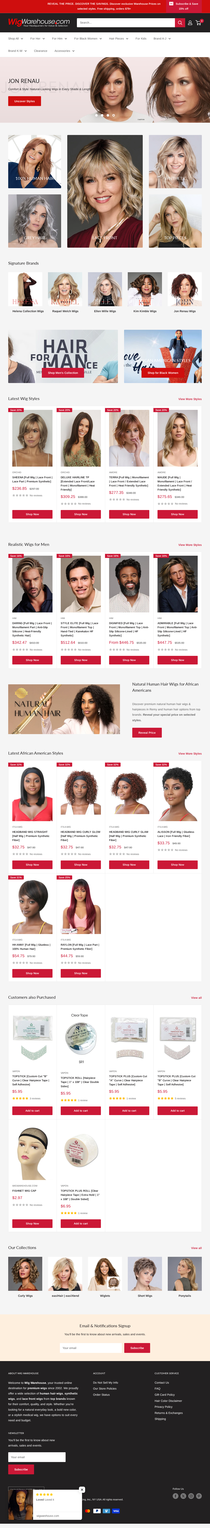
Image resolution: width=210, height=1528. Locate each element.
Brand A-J (160, 38)
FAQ (157, 1393)
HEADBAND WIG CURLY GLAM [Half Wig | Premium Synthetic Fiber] (128, 840)
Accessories (62, 50)
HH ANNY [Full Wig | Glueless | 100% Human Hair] (31, 951)
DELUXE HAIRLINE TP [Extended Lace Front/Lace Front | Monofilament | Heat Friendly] (78, 487)
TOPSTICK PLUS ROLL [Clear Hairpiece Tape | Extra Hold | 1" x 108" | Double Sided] (80, 1199)
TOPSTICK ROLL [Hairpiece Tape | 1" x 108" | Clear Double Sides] (80, 1086)
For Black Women (85, 38)
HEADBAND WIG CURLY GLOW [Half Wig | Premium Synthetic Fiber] (80, 840)
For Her (35, 38)
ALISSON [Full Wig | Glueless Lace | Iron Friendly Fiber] (176, 838)
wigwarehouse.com (24, 1190)
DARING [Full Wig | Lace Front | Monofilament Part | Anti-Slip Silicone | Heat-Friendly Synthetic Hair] (32, 633)
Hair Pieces (116, 38)
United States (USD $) (22, 1494)
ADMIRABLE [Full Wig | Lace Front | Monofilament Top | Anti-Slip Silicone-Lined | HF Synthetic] (177, 633)
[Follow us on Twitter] (183, 1500)
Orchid (16, 476)
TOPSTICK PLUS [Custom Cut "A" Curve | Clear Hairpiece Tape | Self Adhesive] (128, 1084)
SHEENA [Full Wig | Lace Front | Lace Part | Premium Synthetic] (32, 483)
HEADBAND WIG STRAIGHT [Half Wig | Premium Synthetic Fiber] (30, 840)
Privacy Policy (163, 1411)
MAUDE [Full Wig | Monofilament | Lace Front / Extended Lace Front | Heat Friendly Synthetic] (175, 487)
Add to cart (32, 1115)
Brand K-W (15, 50)
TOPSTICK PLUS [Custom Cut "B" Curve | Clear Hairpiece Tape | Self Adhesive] (176, 1084)
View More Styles (190, 403)
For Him (57, 38)
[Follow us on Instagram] (191, 1500)
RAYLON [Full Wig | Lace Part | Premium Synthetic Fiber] (80, 951)
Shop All (13, 38)
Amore (113, 476)
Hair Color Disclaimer (168, 1405)
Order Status (101, 1399)
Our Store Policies (104, 1393)
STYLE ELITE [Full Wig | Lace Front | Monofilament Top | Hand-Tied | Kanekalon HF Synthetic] (79, 633)
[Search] (180, 22)
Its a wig (17, 831)
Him (14, 622)
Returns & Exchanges (169, 1417)
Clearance (40, 50)
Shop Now (32, 518)
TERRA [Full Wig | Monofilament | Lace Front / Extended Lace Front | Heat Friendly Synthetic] (129, 485)
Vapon (16, 1075)
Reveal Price (147, 737)
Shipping (160, 1423)
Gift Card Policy (165, 1399)
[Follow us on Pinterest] (199, 1500)
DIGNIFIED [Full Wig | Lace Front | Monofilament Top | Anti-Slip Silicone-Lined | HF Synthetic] (129, 633)
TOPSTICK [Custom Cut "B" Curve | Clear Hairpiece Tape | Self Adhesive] (30, 1084)
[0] (198, 22)
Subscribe (137, 1352)
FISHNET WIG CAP (24, 1195)
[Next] (201, 295)
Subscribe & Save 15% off (187, 6)
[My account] (190, 22)
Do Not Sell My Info (105, 1387)
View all (197, 1002)
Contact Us (162, 1387)
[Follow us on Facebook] (175, 1500)
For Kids (141, 38)
